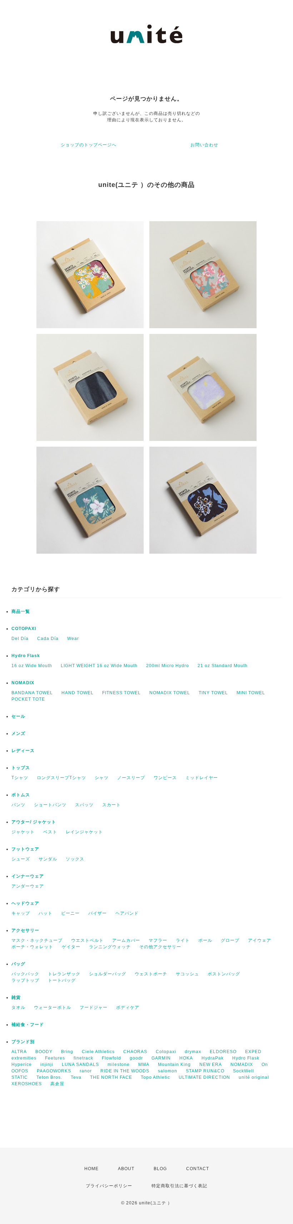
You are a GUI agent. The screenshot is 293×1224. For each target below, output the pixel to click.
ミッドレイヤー (201, 777)
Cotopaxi (166, 1051)
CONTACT (197, 1168)
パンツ (18, 804)
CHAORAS (135, 1051)
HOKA (186, 1058)
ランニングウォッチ (110, 946)
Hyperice (21, 1064)
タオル (18, 1007)
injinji (46, 1064)
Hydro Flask (25, 655)
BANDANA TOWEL (32, 692)
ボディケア (127, 1007)
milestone (119, 1064)
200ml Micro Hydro (167, 665)
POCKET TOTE (28, 699)
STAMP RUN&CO (205, 1070)
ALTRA (19, 1051)
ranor (86, 1070)
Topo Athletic (155, 1077)
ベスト (50, 831)
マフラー (158, 940)
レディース (23, 750)
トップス (20, 767)
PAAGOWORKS (54, 1070)
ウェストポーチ (151, 973)
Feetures (55, 1058)
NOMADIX (22, 682)
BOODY (44, 1051)
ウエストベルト (87, 940)
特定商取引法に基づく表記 (179, 1185)
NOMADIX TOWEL (169, 692)
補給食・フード (27, 1024)
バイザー (97, 913)
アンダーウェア (27, 886)
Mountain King (174, 1064)
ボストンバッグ (224, 973)
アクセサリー (25, 930)
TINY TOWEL (213, 692)
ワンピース (165, 777)
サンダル (48, 859)
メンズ (18, 733)
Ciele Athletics (98, 1051)
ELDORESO (223, 1051)
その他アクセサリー (160, 946)
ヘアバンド (127, 913)
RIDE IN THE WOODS (124, 1070)
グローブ (230, 940)
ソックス (75, 859)
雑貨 (16, 997)
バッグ (18, 963)
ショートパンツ (50, 804)
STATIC (19, 1077)
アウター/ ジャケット (33, 821)
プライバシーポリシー (109, 1185)
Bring (67, 1051)
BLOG (160, 1168)
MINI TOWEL (251, 692)
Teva (76, 1077)
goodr (136, 1058)
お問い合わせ (204, 144)
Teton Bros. (49, 1077)
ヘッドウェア (25, 903)
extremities (23, 1058)
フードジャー (94, 1007)
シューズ (20, 859)
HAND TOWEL (77, 692)
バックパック (25, 973)
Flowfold (111, 1058)
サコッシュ (187, 973)
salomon (167, 1070)
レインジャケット (84, 831)
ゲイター (71, 946)
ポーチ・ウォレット (32, 946)
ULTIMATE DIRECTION (204, 1077)
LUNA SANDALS (80, 1064)
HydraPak (213, 1058)
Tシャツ (19, 777)
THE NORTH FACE (111, 1077)
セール (18, 716)
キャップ (20, 913)
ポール (205, 940)
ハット (46, 913)
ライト (183, 940)
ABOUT (126, 1168)
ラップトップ (25, 980)
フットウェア (25, 849)
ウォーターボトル (52, 1007)
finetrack (83, 1058)
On (265, 1064)
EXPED (253, 1051)
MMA (143, 1064)
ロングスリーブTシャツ (61, 777)
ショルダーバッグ (107, 973)
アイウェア (259, 940)
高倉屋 (57, 1083)
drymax (193, 1051)
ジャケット (23, 831)
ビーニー (70, 913)
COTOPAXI (23, 628)
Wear (73, 638)
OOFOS (19, 1070)
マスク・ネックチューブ (37, 940)
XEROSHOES (26, 1083)
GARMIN (161, 1058)
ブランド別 (23, 1041)
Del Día (20, 638)
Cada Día (48, 638)
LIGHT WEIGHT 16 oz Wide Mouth (99, 665)
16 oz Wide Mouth (31, 665)
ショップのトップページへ (88, 144)
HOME (91, 1168)
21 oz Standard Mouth (223, 665)
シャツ (102, 777)
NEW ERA (210, 1064)
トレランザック (64, 973)
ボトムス (20, 794)
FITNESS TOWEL (121, 692)
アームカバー (126, 940)
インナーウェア (27, 876)
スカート (111, 804)
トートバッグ (62, 980)
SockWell (243, 1070)
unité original (254, 1077)
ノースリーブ (131, 777)
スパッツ (84, 804)
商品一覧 (20, 611)
